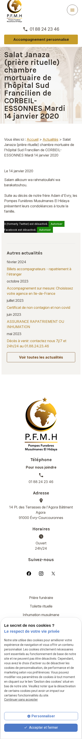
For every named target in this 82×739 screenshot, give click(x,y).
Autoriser (56, 224)
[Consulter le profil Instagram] (41, 573)
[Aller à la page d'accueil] (41, 424)
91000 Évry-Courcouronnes (41, 512)
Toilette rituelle (41, 606)
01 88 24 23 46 (44, 29)
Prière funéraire (41, 597)
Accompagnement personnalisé (41, 39)
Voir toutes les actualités (41, 357)
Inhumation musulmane (41, 615)
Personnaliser (43, 716)
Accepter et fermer (43, 727)
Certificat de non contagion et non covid (38, 307)
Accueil (32, 139)
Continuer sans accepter (21, 699)
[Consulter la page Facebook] (29, 573)
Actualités (50, 139)
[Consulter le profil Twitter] (53, 573)
